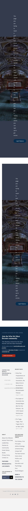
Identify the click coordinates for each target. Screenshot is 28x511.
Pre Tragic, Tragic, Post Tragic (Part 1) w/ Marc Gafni (20, 422)
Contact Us (5, 457)
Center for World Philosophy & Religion (18, 491)
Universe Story (19, 448)
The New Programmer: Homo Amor (20, 455)
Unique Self (18, 451)
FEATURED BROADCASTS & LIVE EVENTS (6, 463)
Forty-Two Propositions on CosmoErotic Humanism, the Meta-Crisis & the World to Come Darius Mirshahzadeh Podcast (20, 383)
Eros (16, 468)
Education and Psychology (19, 465)
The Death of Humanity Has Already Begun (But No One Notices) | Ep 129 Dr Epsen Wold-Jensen (20, 406)
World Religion (19, 471)
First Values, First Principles (20, 442)
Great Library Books (5, 451)
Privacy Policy (6, 455)
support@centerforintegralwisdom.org (8, 388)
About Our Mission (7, 438)
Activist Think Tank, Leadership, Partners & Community (7, 444)
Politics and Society (18, 460)
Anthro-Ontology (20, 446)
